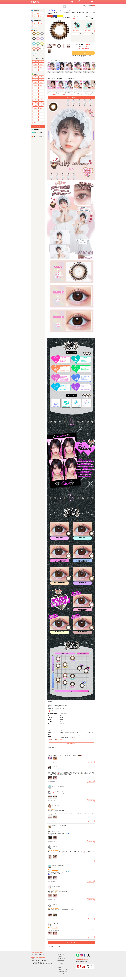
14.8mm (35, 70)
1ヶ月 (35, 26)
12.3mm (35, 85)
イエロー (42, 45)
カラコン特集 (60, 963)
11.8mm (41, 76)
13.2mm (41, 96)
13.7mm (35, 105)
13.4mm (41, 99)
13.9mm (35, 108)
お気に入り (60, 956)
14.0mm (35, 61)
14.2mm (35, 64)
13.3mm (35, 99)
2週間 (41, 23)
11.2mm (35, 76)
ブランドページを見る (71, 97)
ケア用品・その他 (38, 132)
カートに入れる (84, 53)
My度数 (38, 13)
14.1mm (41, 61)
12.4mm (41, 85)
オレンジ (34, 50)
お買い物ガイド (61, 960)
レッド (38, 50)
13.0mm (41, 93)
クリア (34, 55)
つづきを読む (50, 834)
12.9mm (35, 93)
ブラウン (34, 35)
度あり (35, 16)
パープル (42, 40)
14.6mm (41, 116)
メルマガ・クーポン (62, 958)
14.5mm (41, 67)
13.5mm (35, 102)
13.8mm (41, 105)
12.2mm (41, 82)
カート (93, 6)
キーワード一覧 (61, 973)
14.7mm (35, 119)
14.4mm (35, 67)
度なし (41, 16)
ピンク (38, 40)
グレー (42, 35)
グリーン (38, 45)
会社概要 (59, 967)
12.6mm (41, 88)
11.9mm (35, 79)
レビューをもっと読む (71, 942)
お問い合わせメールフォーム (38, 954)
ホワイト (42, 50)
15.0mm (41, 70)
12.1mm (35, 82)
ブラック (34, 40)
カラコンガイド (61, 961)
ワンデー (35, 23)
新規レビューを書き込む (71, 743)
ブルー (34, 45)
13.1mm (35, 96)
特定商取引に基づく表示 (63, 969)
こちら (41, 17)
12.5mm (35, 88)
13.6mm (41, 102)
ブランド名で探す (38, 136)
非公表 (35, 122)
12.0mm (41, 79)
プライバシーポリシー (62, 971)
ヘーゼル (38, 35)
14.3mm (41, 64)
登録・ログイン (61, 954)
